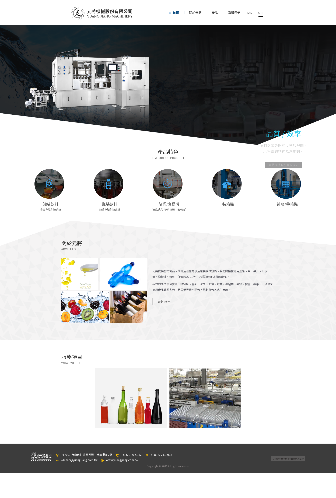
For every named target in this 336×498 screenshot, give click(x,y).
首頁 (176, 12)
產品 (215, 12)
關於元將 (195, 12)
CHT (260, 12)
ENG (249, 12)
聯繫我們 (234, 12)
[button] (7, 86)
